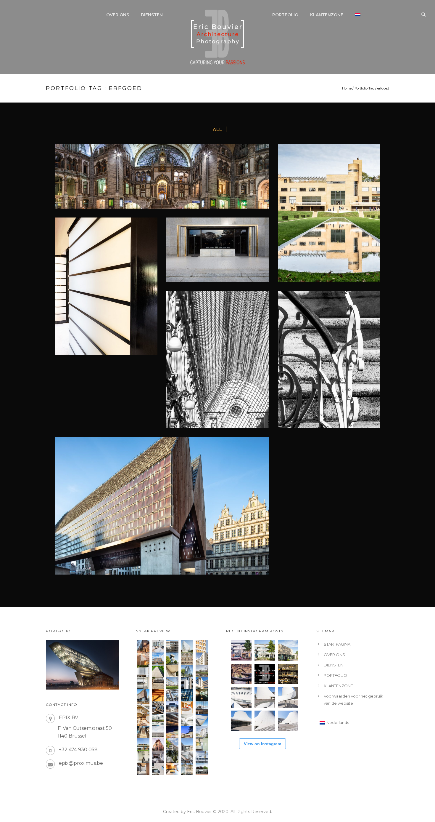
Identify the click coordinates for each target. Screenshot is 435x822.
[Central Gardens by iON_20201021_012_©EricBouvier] (202, 659)
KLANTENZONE (326, 14)
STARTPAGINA (337, 644)
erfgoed (383, 88)
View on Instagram (262, 743)
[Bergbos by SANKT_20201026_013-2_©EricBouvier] (158, 659)
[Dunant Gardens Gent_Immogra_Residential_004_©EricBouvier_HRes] (202, 732)
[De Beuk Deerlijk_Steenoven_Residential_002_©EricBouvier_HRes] (143, 769)
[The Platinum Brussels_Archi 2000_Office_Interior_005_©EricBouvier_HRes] (158, 757)
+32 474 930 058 (78, 749)
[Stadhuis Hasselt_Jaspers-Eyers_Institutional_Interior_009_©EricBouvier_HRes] (158, 707)
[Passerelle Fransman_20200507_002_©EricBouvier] (158, 671)
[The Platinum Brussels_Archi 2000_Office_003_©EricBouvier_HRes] (172, 757)
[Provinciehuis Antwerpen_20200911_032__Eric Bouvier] (187, 646)
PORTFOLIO (285, 14)
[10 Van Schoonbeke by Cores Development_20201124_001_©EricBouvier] (158, 646)
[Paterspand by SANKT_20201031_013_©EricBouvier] (143, 659)
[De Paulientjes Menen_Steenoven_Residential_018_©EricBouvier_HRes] (187, 683)
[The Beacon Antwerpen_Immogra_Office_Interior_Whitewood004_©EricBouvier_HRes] (143, 683)
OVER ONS (117, 14)
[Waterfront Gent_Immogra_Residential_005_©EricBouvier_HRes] (158, 769)
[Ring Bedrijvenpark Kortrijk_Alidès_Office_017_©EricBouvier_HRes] (172, 683)
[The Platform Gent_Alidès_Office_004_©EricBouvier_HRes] (187, 744)
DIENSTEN (152, 14)
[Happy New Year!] (288, 674)
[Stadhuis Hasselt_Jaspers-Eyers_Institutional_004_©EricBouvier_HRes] (172, 707)
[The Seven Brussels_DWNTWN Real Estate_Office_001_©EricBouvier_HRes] (202, 757)
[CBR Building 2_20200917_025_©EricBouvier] (202, 646)
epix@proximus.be (81, 763)
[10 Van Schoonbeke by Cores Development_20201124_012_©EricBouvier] (143, 646)
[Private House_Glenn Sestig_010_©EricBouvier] (172, 671)
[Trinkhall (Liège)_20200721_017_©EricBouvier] (143, 671)
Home (347, 88)
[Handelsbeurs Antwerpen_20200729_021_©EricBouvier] (187, 659)
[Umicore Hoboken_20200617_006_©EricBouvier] (172, 659)
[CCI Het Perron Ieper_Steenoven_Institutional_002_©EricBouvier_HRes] (158, 732)
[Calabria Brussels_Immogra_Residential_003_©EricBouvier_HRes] (172, 744)
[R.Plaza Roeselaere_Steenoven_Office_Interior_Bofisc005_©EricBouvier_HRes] (202, 744)
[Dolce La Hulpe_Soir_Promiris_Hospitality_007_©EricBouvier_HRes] (172, 732)
